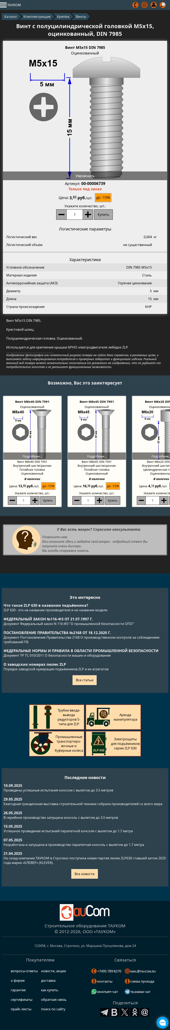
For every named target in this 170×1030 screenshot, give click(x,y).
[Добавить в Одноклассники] (134, 1011)
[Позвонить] (135, 5)
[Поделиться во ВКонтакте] (114, 1011)
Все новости (85, 874)
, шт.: (85, 206)
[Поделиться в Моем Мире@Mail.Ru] (144, 1011)
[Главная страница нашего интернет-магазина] (85, 912)
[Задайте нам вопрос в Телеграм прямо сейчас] (162, 1022)
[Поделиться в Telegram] (104, 1011)
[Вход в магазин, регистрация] (154, 5)
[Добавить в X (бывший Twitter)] (124, 1011)
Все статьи (84, 680)
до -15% (103, 197)
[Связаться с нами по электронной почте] (144, 5)
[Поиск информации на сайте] (163, 5)
